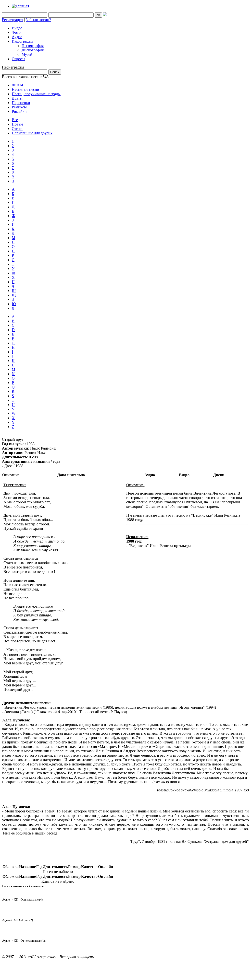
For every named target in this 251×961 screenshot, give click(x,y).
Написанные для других (32, 133)
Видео (17, 28)
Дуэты (17, 98)
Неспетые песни (25, 89)
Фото (16, 32)
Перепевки (21, 103)
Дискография (33, 50)
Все (15, 120)
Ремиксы (19, 107)
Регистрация (12, 20)
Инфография (22, 41)
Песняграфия (33, 46)
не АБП (18, 85)
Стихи (17, 129)
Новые (17, 124)
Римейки (19, 111)
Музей (27, 54)
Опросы (18, 59)
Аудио (17, 37)
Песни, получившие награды (36, 94)
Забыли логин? (38, 20)
